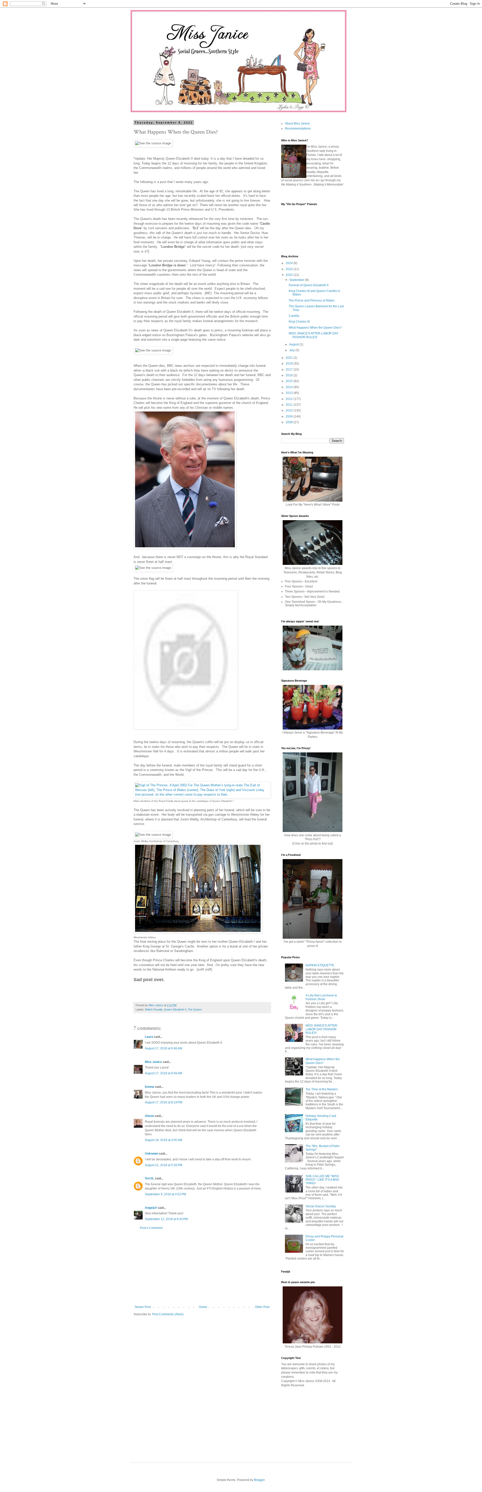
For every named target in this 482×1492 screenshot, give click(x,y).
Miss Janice (153, 1062)
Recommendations (298, 128)
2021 (289, 358)
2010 (289, 410)
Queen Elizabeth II (175, 1009)
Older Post (262, 1307)
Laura (149, 1037)
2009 (289, 416)
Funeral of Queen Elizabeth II (308, 285)
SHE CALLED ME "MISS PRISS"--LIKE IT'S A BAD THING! (322, 1179)
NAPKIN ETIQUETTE (320, 965)
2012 (289, 399)
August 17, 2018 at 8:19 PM (163, 1102)
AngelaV (151, 1208)
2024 (289, 263)
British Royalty (153, 1009)
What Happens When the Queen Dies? (315, 327)
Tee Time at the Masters (322, 1089)
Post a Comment (151, 1228)
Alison (149, 1116)
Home (203, 1307)
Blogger (259, 1480)
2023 (289, 269)
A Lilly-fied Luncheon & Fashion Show (321, 997)
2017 (289, 369)
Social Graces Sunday (321, 1206)
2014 (289, 387)
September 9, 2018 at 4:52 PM (165, 1194)
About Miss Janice (297, 123)
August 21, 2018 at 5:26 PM (163, 1165)
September (297, 280)
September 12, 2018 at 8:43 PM (166, 1219)
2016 (289, 375)
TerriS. (149, 1178)
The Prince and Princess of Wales (312, 300)
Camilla (294, 316)
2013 (289, 393)
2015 (289, 381)
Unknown (151, 1153)
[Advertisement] (202, 1267)
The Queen (195, 1009)
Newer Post (143, 1307)
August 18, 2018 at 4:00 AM (163, 1140)
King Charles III (299, 321)
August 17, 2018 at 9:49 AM (163, 1073)
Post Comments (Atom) (168, 1314)
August (294, 344)
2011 (289, 404)
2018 (289, 363)
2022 (289, 275)
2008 (289, 422)
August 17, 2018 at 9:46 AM (163, 1048)
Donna (149, 1087)
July (292, 350)
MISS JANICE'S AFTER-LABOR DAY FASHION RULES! (313, 335)
